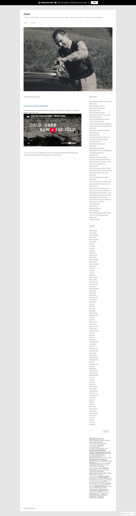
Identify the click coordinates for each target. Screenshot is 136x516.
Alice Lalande (93, 440)
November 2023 (93, 284)
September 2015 (93, 375)
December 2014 (93, 391)
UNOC (99, 492)
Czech (106, 448)
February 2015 (93, 386)
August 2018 (92, 353)
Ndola (106, 467)
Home (25, 23)
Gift (94, 3)
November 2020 (93, 326)
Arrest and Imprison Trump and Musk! (99, 199)
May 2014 (92, 402)
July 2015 (91, 377)
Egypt (101, 456)
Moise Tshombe (93, 468)
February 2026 (93, 230)
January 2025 (92, 257)
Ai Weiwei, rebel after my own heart (99, 137)
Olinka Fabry (93, 474)
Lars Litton (106, 464)
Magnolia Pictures (47, 155)
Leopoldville (92, 466)
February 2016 (93, 371)
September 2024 (93, 264)
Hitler (98, 463)
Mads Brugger (37, 155)
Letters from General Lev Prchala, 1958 (100, 181)
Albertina (100, 438)
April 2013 (92, 422)
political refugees (103, 478)
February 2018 (93, 355)
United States (93, 492)
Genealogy (94, 459)
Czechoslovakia (97, 449)
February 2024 (93, 277)
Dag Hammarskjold (72, 152)
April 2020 (92, 337)
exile (104, 455)
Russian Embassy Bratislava (103, 479)
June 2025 (92, 246)
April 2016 (92, 366)
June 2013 (92, 417)
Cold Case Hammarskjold (36, 105)
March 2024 (92, 275)
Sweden (91, 486)
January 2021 (92, 324)
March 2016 (92, 368)
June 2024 (92, 268)
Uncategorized (42, 152)
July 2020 (91, 333)
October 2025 (93, 237)
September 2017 (93, 359)
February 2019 (93, 348)
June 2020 (92, 335)
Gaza (110, 457)
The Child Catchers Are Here (97, 112)
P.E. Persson (100, 474)
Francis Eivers (104, 457)
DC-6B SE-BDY (93, 454)
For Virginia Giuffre (94, 135)
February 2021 (93, 322)
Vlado (27, 14)
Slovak (105, 481)
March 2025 (92, 253)
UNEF (96, 487)
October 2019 (93, 339)
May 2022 (92, 308)
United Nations (98, 489)
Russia (92, 479)
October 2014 (93, 393)
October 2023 (93, 286)
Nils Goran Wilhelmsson (103, 470)
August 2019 (92, 344)
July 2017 (91, 362)
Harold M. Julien (107, 461)
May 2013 (92, 420)
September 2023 (93, 288)
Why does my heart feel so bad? (98, 139)
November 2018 (93, 351)
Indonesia (107, 463)
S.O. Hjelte (92, 481)
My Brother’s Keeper (95, 141)
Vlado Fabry (96, 497)
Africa (92, 438)
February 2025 (93, 255)
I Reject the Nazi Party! (95, 208)
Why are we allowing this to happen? (99, 119)
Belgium (91, 442)
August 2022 (92, 302)
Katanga (100, 465)
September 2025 (93, 239)
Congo (100, 445)
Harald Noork (98, 461)
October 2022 (93, 299)
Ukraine (91, 487)
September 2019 (93, 342)
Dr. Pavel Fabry (94, 456)
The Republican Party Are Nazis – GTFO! (100, 192)
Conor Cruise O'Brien (94, 447)
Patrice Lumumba (94, 476)
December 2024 (93, 259)
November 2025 (93, 235)
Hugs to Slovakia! (94, 210)
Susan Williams (106, 484)
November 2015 (93, 373)
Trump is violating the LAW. (96, 121)
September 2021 (93, 315)
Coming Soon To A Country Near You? (99, 190)
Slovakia (101, 482)
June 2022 (92, 306)
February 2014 (93, 408)
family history (95, 457)
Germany (92, 461)
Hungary (102, 463)
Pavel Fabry (104, 476)
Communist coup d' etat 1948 (98, 443)
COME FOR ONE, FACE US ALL (97, 106)
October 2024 (93, 261)
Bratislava (99, 442)
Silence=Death (93, 206)
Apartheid (107, 440)
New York (92, 470)
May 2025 (92, 248)
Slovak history (93, 482)
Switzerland (100, 485)
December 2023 (93, 282)
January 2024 (92, 279)
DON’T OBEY (92, 128)
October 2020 (93, 328)
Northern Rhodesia (96, 471)
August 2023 (92, 290)
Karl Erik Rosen (93, 465)
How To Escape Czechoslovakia (98, 157)
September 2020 (93, 331)
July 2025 (91, 244)
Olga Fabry (93, 473)
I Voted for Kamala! (94, 219)
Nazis (100, 468)
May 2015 (92, 379)
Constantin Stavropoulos (96, 448)
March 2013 (92, 424)
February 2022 (93, 313)
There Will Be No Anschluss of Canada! (100, 195)
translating (109, 486)
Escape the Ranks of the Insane (98, 197)
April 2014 (92, 404)
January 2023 (92, 295)
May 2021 (92, 317)
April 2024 (92, 273)
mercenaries (100, 466)
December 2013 (93, 413)
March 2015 (92, 384)
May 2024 (92, 270)
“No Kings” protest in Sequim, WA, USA (100, 159)
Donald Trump (101, 454)
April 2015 (92, 382)
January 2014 (92, 411)
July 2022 (91, 304)
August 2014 (92, 397)
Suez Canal (99, 484)
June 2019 (92, 346)
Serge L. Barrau (99, 481)
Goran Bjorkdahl (28, 155)
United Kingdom (102, 487)
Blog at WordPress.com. (30, 508)
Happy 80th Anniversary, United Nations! (100, 150)
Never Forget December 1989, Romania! (100, 213)
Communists (93, 445)
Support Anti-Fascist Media (96, 148)
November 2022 (93, 297)
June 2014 (92, 400)
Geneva (103, 459)
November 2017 (93, 357)
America (101, 440)
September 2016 (93, 364)
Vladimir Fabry (98, 494)
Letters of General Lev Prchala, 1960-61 (100, 161)
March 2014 (92, 406)
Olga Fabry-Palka (105, 473)
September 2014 (93, 395)
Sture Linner (92, 484)
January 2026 (92, 233)
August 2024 (92, 266)
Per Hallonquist (93, 478)
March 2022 (92, 310)
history (92, 462)
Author (33, 23)
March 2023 (92, 293)
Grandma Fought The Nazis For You (99, 188)
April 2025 (92, 250)
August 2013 (92, 415)
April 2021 (92, 319)
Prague (110, 478)
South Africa (107, 482)
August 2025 (92, 241)
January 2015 (92, 388)
